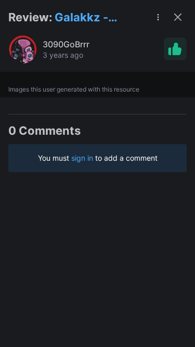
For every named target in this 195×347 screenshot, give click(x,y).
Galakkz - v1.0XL (81, 17)
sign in (82, 157)
